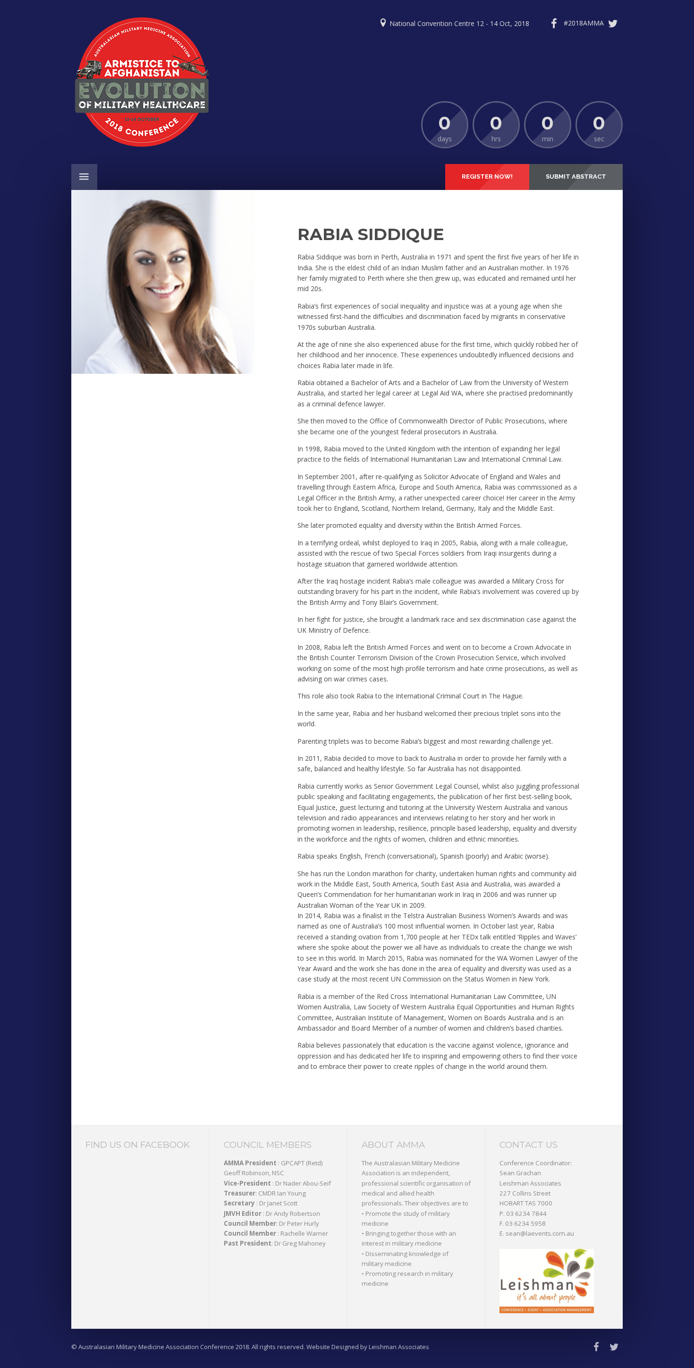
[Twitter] (593, 23)
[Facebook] (553, 23)
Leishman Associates (530, 1183)
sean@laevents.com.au (540, 1233)
